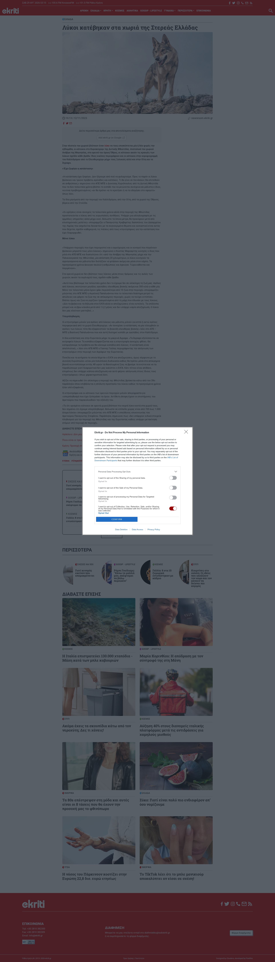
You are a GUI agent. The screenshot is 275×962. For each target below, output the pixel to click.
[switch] (173, 478)
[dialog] (137, 481)
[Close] (187, 432)
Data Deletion (121, 529)
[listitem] (137, 471)
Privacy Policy (154, 529)
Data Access (137, 529)
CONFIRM (117, 519)
